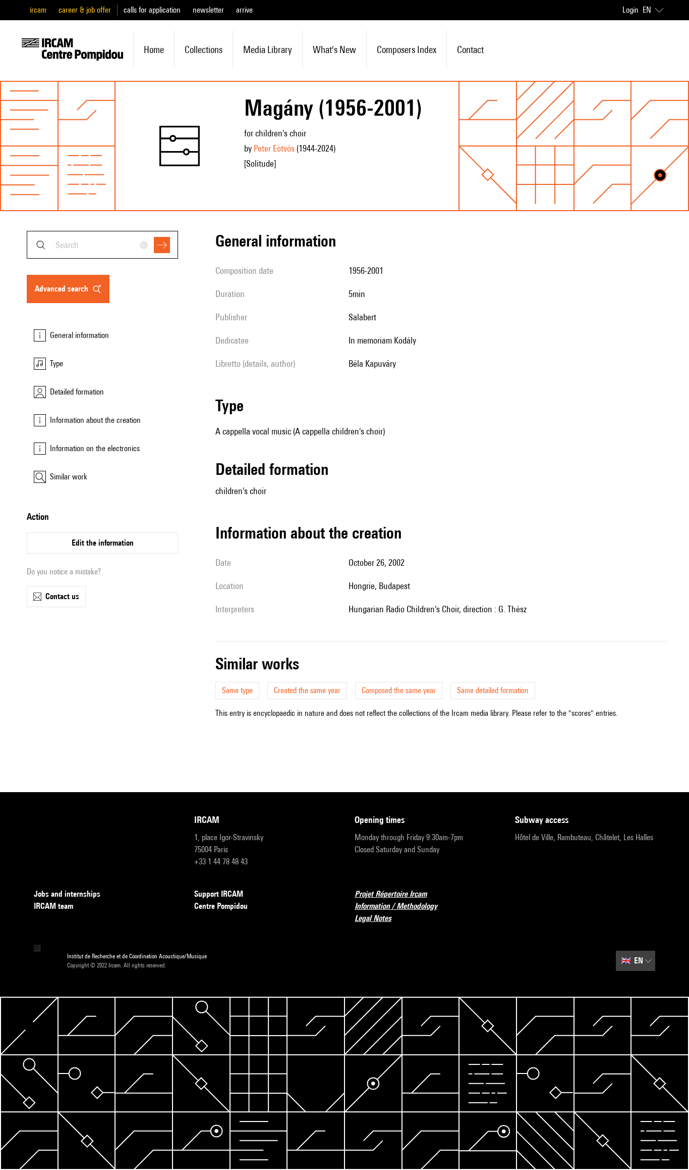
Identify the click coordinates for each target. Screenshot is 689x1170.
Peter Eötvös (274, 148)
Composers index (406, 49)
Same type (237, 690)
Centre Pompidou (221, 906)
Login (630, 10)
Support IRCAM (218, 894)
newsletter (208, 10)
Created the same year (307, 690)
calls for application (152, 10)
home (154, 49)
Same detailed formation (493, 690)
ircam (38, 10)
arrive (244, 10)
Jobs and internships (67, 894)
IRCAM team (53, 906)
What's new (334, 49)
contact (470, 49)
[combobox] (102, 245)
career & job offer (85, 10)
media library (267, 49)
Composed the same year (399, 690)
